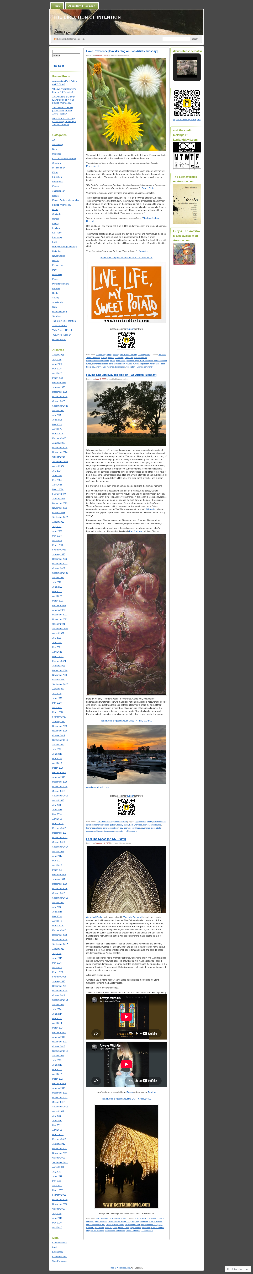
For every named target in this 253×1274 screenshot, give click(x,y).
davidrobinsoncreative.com (97, 361)
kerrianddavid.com (100, 364)
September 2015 (60, 944)
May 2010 (57, 1223)
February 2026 (59, 382)
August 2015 (58, 949)
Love (54, 242)
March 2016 (58, 926)
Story (54, 307)
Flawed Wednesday (61, 205)
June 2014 (57, 1014)
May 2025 (57, 424)
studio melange (59, 311)
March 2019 (58, 768)
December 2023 (59, 503)
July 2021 (56, 638)
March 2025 (58, 434)
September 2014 (60, 1000)
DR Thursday (58, 168)
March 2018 (58, 823)
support (130, 329)
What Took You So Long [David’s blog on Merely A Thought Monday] (64, 121)
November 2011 (59, 1153)
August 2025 (58, 410)
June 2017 (57, 856)
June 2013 (57, 1065)
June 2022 (57, 587)
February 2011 (59, 1195)
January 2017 (58, 879)
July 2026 (56, 359)
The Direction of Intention (87, 17)
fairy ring (135, 1221)
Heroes (55, 219)
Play (54, 270)
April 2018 (57, 819)
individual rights (132, 361)
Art (53, 140)
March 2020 (58, 712)
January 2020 (58, 721)
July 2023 (56, 526)
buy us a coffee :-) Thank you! (187, 119)
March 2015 (58, 972)
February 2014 (59, 1032)
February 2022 (59, 605)
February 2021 (59, 661)
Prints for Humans (60, 284)
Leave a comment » (145, 367)
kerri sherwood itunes (152, 825)
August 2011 (58, 1167)
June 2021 (57, 642)
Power (55, 279)
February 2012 (59, 1139)
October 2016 (58, 893)
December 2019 (59, 726)
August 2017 (58, 851)
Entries (63, 39)
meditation (99, 1228)
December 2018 (59, 782)
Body (54, 149)
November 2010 (59, 1204)
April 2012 (57, 1130)
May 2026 (57, 369)
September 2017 (60, 847)
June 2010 (57, 1218)
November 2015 (59, 939)
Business (56, 154)
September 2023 (60, 517)
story (98, 367)
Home (57, 5)
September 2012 (60, 1107)
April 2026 (57, 373)
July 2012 (56, 1116)
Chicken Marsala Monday (64, 158)
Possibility (57, 274)
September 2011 (60, 1162)
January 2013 (58, 1088)
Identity (55, 223)
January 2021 (58, 666)
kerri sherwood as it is (95, 1224)
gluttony (113, 825)
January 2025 (58, 443)
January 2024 (58, 498)
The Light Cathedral (132, 917)
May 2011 (56, 1181)
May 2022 (57, 591)
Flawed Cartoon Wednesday (65, 200)
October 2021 (58, 624)
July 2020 (56, 693)
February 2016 (59, 930)
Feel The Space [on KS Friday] (106, 839)
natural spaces (111, 1228)
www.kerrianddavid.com (97, 787)
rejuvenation (135, 1228)
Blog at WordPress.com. (120, 1268)
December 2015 (59, 935)
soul (93, 367)
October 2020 (58, 680)
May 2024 (57, 480)
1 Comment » (131, 831)
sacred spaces (157, 1228)
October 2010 (58, 1209)
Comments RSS (77, 39)
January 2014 (58, 1037)
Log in (55, 1247)
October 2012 (58, 1102)
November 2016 (59, 888)
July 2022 (56, 582)
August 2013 (58, 1055)
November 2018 (59, 786)
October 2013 (58, 1046)
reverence (154, 364)
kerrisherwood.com (117, 364)
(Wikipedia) (150, 509)
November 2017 (59, 837)
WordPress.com (59, 1261)
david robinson (140, 358)
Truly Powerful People (62, 330)
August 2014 (58, 1004)
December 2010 (59, 1199)
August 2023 (58, 522)
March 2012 (58, 1134)
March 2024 (58, 489)
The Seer (58, 65)
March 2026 (58, 378)
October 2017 (58, 842)
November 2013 (59, 1042)
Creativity (56, 163)
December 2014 (59, 986)
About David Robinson (81, 5)
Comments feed (59, 1256)
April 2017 (57, 865)
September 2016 (60, 898)
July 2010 (56, 1213)
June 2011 (57, 1176)
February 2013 (59, 1083)
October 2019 (58, 735)
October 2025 (58, 401)
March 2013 (58, 1079)
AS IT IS (144, 1218)
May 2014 (57, 1018)
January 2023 (58, 554)
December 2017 (59, 833)
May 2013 (57, 1069)
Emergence (57, 182)
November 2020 (59, 675)
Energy (55, 186)
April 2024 (57, 485)
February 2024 (59, 494)
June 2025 (57, 420)
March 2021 (58, 656)
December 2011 (59, 1148)
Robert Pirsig (148, 188)
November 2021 (59, 619)
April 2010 (57, 1227)
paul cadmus (125, 828)
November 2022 (59, 563)
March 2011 (57, 1190)
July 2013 (56, 1060)
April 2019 (57, 763)
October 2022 (58, 568)
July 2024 (56, 471)
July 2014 (56, 1009)
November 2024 (59, 452)
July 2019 (56, 749)
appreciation (140, 822)
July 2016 (56, 907)
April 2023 (57, 540)
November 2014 (59, 990)
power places (123, 1228)
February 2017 (59, 874)
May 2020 (57, 703)
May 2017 (57, 861)
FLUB (55, 209)
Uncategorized (59, 339)
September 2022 (60, 573)
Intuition (56, 228)
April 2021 (57, 652)
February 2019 (59, 772)
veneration (130, 367)
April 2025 (57, 429)
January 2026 (58, 387)
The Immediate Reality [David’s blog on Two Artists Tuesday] (62, 110)
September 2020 (60, 684)
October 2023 (58, 512)
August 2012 (58, 1111)
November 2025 (59, 396)
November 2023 (59, 508)
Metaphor (56, 251)
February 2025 (59, 438)
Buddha (111, 358)
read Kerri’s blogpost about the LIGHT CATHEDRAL (126, 1099)
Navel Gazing (58, 256)
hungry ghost (122, 825)
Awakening (57, 144)
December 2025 (59, 392)
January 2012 (58, 1144)
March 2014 (58, 1028)
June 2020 (57, 698)
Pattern (55, 260)
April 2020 (57, 707)
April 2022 (57, 596)
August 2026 (58, 355)
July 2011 (56, 1172)
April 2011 (57, 1185)
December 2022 (59, 559)
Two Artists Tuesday (61, 335)
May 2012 (57, 1125)
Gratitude (56, 214)
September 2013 (60, 1051)
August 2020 (58, 689)
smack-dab (57, 302)
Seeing (55, 298)
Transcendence (59, 325)
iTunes (129, 1092)
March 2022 (58, 601)
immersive (144, 1221)
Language (57, 237)
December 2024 (59, 447)
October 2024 (58, 457)
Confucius (143, 251)
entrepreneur (58, 191)
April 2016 (57, 921)
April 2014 (57, 1023)
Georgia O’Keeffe (94, 917)
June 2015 (57, 958)
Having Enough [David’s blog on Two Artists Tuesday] (121, 374)
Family (55, 195)
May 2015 (57, 963)
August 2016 (58, 902)
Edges (55, 172)
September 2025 (60, 406)
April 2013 (57, 1074)
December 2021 (59, 615)
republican (144, 364)
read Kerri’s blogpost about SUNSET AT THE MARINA (126, 721)
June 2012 (57, 1120)
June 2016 (57, 912)
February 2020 (59, 717)
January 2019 (58, 777)
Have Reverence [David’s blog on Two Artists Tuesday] (121, 51)
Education (57, 177)
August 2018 (58, 800)
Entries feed (58, 1252)
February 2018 (59, 828)
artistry (104, 358)
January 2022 (58, 610)
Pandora (152, 1092)
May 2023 (57, 536)
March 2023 (58, 545)
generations (120, 361)
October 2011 (58, 1158)
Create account (59, 1243)
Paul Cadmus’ (136, 531)
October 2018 (58, 791)
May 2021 (57, 647)
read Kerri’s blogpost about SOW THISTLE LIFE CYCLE (126, 257)
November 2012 (59, 1097)
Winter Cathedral (133, 1231)
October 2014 (58, 995)
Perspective (57, 265)
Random (56, 288)
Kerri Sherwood (146, 361)
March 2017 (58, 870)
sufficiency (98, 831)
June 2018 (57, 809)
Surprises (56, 316)
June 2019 (57, 754)
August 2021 (58, 633)
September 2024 (60, 461)
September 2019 (60, 740)
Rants (55, 293)
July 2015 (56, 953)
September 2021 (60, 628)
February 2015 (59, 977)
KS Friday (56, 233)
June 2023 (57, 531)
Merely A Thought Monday (64, 246)
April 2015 (57, 967)
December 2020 (59, 670)
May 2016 (57, 916)
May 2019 (57, 758)
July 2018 (56, 805)
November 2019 (59, 731)
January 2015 (58, 981)
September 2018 (60, 796)
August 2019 (58, 744)
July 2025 (56, 415)
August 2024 (58, 466)
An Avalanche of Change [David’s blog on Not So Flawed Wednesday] (64, 100)
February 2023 (59, 550)
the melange (120, 367)
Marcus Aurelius (93, 166)
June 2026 (57, 364)
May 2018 (57, 814)
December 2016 (59, 884)
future (112, 361)
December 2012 (59, 1093)
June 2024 (57, 475)
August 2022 (58, 577)
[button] (183, 63)
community (119, 358)
